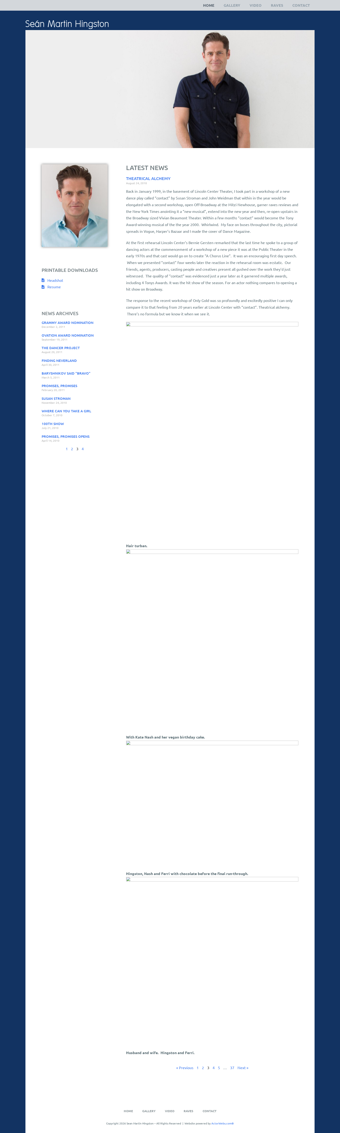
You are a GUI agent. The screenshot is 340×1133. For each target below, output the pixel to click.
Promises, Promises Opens (66, 436)
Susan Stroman (56, 398)
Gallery (232, 5)
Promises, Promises (59, 385)
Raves (277, 5)
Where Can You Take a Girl (66, 411)
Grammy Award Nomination (67, 322)
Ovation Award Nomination (68, 335)
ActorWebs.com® (222, 1123)
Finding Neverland (59, 360)
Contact (301, 5)
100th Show (53, 423)
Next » (243, 1067)
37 (232, 1067)
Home (208, 5)
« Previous (184, 1067)
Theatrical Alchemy (148, 178)
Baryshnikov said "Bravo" (66, 373)
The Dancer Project (61, 347)
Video (256, 5)
